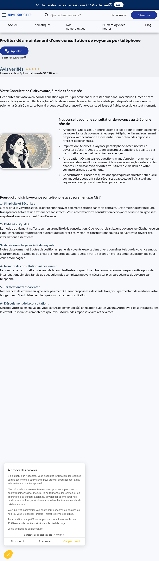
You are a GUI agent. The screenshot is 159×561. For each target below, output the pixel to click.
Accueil (12, 25)
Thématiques (41, 25)
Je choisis (45, 541)
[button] (8, 554)
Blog (148, 25)
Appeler (16, 51)
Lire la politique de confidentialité (25, 528)
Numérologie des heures (113, 26)
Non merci (17, 541)
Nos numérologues (75, 26)
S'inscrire (144, 15)
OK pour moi (71, 541)
